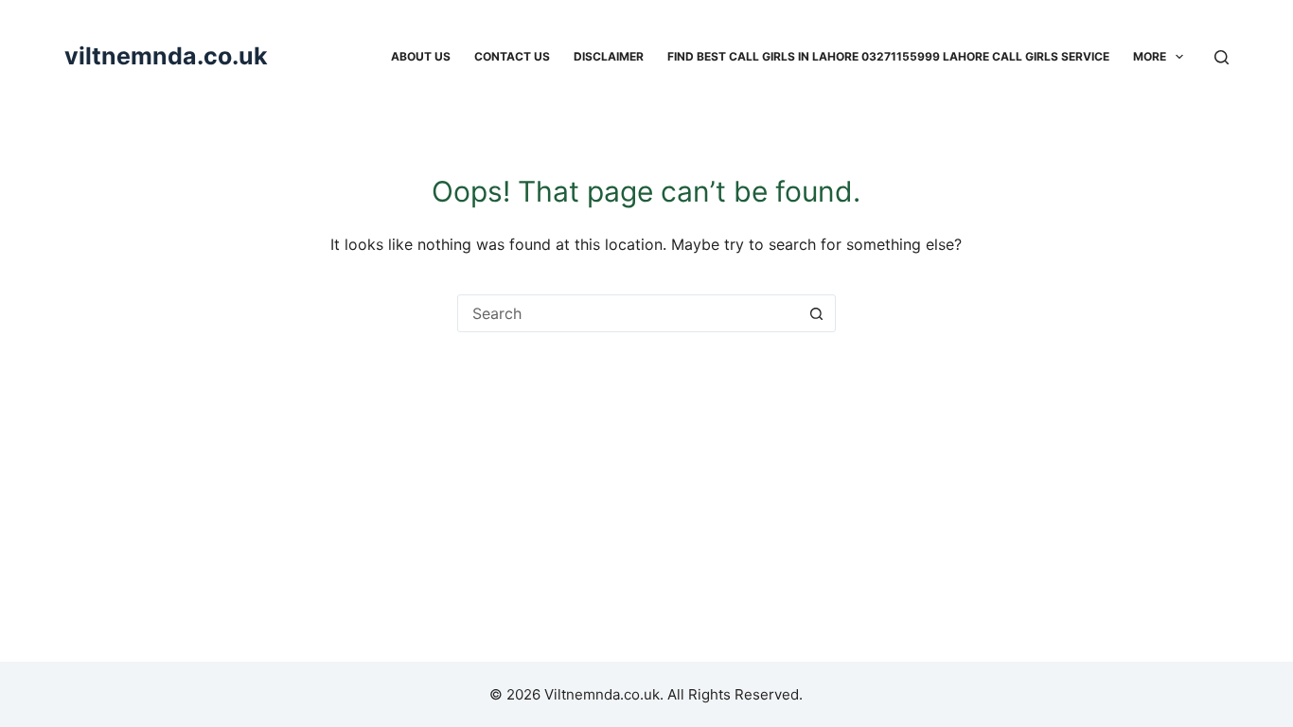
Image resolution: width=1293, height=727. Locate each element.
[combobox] (628, 313)
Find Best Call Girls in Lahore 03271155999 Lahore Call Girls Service (888, 56)
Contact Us (512, 56)
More (1149, 56)
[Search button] (817, 313)
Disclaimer (609, 56)
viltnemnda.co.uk (166, 56)
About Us (421, 56)
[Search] (1221, 57)
